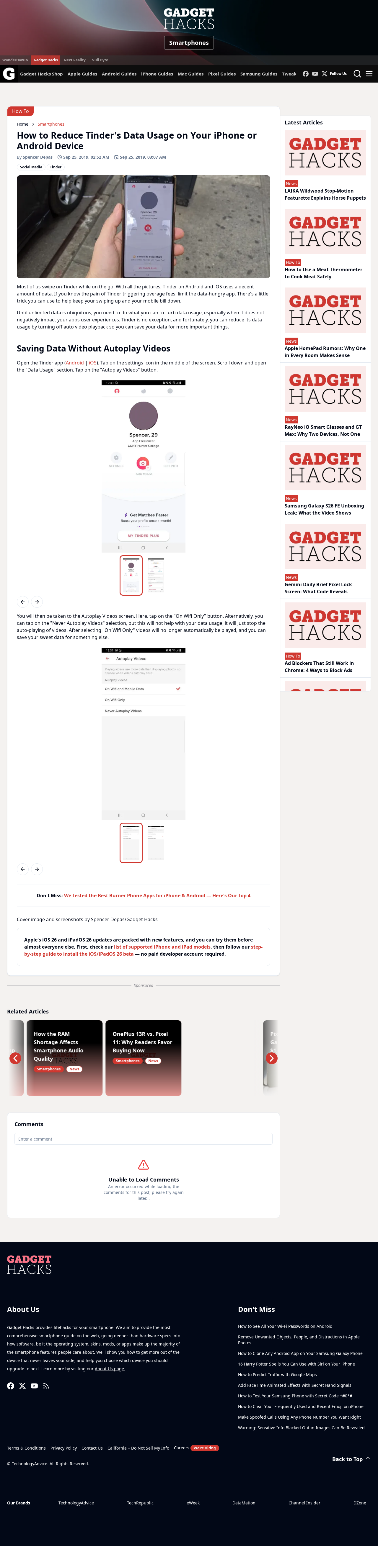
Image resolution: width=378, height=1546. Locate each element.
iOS (93, 362)
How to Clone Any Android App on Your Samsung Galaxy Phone (300, 1353)
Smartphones (189, 43)
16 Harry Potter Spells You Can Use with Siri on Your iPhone (296, 1364)
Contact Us (92, 1448)
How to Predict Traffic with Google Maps (277, 1374)
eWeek (193, 1503)
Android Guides (119, 74)
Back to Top (347, 1459)
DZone (359, 1503)
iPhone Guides (157, 74)
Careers (195, 1447)
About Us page (110, 1368)
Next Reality (75, 60)
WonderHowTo (15, 60)
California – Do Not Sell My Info (138, 1448)
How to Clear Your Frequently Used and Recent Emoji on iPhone (301, 1406)
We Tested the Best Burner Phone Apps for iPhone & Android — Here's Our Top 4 (157, 895)
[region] (143, 466)
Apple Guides (82, 74)
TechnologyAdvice (76, 1503)
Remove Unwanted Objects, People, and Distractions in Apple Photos (299, 1339)
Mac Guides (190, 74)
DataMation (243, 1503)
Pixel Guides (222, 74)
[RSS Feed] (46, 1385)
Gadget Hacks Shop (41, 74)
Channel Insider (304, 1503)
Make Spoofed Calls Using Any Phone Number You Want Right (299, 1417)
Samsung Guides (258, 74)
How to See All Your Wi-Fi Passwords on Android (285, 1326)
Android (75, 362)
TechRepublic (140, 1503)
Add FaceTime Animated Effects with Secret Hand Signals (294, 1385)
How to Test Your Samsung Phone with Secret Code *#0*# (295, 1396)
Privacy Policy (63, 1448)
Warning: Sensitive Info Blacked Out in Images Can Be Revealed (301, 1427)
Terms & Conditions (26, 1448)
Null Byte (100, 60)
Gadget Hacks (46, 60)
